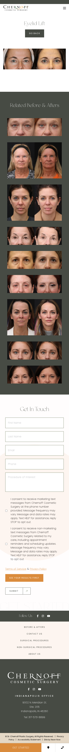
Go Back (34, 33)
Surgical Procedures (34, 640)
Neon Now (55, 739)
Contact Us (34, 633)
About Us (35, 654)
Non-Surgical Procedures (34, 647)
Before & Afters (34, 627)
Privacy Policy (38, 569)
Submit (13, 591)
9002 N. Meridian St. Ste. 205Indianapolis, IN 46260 (34, 707)
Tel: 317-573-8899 (34, 717)
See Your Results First (24, 577)
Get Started (20, 747)
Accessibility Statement (29, 739)
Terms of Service (15, 569)
